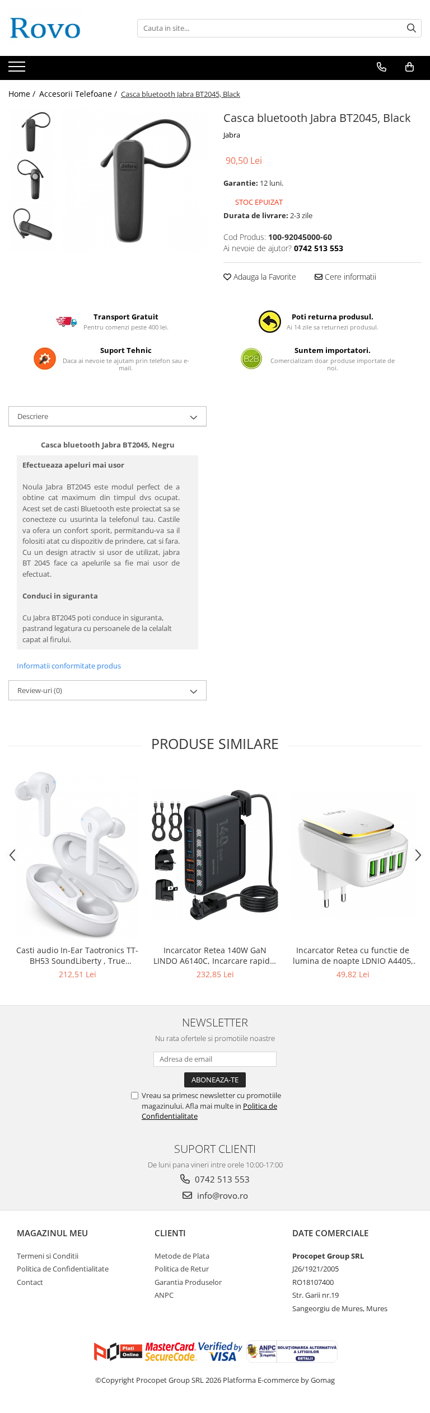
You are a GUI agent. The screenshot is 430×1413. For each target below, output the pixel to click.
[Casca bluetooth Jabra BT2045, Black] (134, 180)
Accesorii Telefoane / (79, 93)
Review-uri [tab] (39, 690)
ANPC (164, 1295)
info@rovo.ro (221, 1195)
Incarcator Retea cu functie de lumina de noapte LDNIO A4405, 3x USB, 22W (353, 955)
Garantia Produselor (188, 1282)
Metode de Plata (182, 1256)
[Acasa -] (64, 28)
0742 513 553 (221, 1179)
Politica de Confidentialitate (63, 1269)
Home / (23, 93)
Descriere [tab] (32, 416)
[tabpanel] (134, 180)
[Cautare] (411, 28)
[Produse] (18, 70)
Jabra (231, 135)
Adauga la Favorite (263, 276)
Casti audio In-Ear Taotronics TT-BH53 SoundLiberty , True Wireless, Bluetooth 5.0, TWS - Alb (77, 955)
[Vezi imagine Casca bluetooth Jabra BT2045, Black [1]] (32, 179)
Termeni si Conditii (47, 1256)
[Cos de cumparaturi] (410, 67)
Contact (30, 1282)
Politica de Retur (182, 1269)
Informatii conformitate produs (69, 666)
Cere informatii (349, 276)
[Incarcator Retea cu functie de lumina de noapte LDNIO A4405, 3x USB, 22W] (352, 855)
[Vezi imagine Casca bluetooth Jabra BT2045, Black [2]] (32, 227)
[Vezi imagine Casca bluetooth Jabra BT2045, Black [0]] (32, 132)
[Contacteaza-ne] (381, 67)
